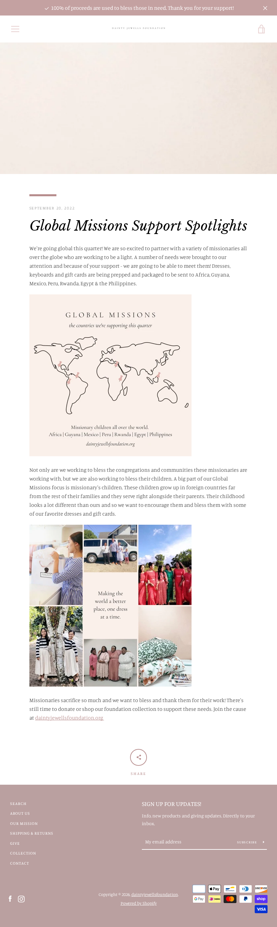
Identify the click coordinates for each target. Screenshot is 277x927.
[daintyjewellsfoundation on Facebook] (10, 898)
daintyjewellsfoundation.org (69, 717)
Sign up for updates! (171, 803)
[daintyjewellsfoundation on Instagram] (21, 898)
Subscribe (247, 842)
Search (18, 803)
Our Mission (24, 823)
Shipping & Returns (31, 833)
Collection (23, 853)
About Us (20, 813)
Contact (19, 863)
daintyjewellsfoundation (154, 894)
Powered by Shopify (139, 903)
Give (15, 843)
